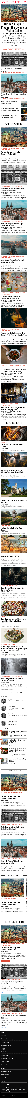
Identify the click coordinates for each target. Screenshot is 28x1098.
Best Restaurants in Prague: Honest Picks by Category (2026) (9, 116)
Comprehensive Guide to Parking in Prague (18, 759)
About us (3, 1036)
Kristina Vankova (5, 104)
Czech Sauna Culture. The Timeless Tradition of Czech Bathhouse (18, 732)
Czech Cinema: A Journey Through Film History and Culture (12, 589)
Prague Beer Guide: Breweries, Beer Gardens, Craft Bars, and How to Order (10, 109)
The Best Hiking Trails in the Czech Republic (11, 529)
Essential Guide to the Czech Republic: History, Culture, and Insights (17, 716)
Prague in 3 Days (5, 1065)
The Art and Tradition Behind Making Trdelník (12, 445)
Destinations (4, 1052)
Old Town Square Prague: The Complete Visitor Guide (14, 27)
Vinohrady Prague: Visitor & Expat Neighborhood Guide (13, 94)
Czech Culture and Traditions (17, 292)
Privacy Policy (5, 1074)
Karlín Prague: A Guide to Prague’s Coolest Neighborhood (12, 69)
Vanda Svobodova (12, 714)
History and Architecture (14, 48)
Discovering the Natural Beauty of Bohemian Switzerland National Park (12, 471)
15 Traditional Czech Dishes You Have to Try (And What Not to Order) (13, 370)
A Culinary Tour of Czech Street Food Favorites (17, 740)
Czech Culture (5, 1062)
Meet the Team (5, 1042)
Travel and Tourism (19, 49)
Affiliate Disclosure (6, 1045)
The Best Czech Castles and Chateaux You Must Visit (14, 501)
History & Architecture (7, 1058)
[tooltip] (3, 700)
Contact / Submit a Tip (7, 1039)
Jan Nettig (3, 111)
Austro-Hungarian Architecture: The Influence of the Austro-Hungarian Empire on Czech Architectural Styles (14, 648)
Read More (5, 961)
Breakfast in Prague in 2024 (10, 556)
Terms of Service (5, 1078)
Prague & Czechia (8, 49)
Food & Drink (4, 1055)
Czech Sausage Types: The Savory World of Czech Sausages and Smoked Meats (17, 750)
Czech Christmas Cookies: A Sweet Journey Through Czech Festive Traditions (14, 620)
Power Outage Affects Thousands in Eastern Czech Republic (12, 679)
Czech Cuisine (4, 292)
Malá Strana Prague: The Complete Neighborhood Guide (9, 102)
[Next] (23, 899)
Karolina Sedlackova (7, 228)
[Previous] (4, 899)
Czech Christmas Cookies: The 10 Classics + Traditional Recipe (12, 297)
